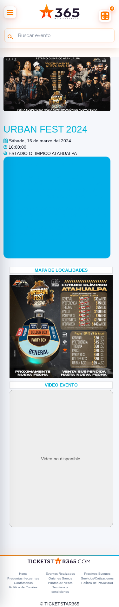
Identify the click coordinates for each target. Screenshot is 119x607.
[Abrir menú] (10, 12)
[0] (105, 15)
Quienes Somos (60, 578)
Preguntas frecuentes (23, 578)
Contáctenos (23, 583)
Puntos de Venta (60, 583)
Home (23, 573)
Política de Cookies (23, 587)
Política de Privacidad (97, 583)
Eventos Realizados (60, 573)
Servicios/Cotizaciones (97, 578)
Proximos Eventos (97, 573)
